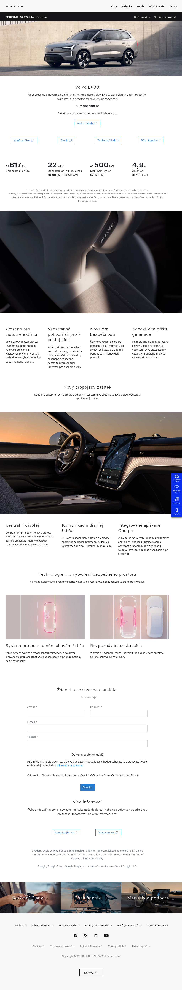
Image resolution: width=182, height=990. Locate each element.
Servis (140, 6)
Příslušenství (157, 6)
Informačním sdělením (70, 765)
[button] (141, 17)
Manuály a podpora (149, 897)
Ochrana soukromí (61, 946)
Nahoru (89, 972)
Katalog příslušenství (96, 925)
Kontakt (177, 514)
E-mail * (32, 721)
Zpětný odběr (116, 946)
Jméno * (32, 706)
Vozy (114, 6)
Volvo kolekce (156, 925)
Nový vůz (176, 503)
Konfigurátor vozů (127, 925)
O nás (173, 6)
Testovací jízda (176, 492)
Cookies (37, 946)
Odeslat (87, 787)
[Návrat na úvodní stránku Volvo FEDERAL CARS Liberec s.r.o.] (14, 6)
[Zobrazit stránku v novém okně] (75, 936)
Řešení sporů (139, 946)
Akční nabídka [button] (86, 123)
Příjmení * (96, 706)
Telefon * (32, 736)
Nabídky (127, 6)
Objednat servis (176, 481)
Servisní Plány (29, 897)
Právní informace (90, 946)
